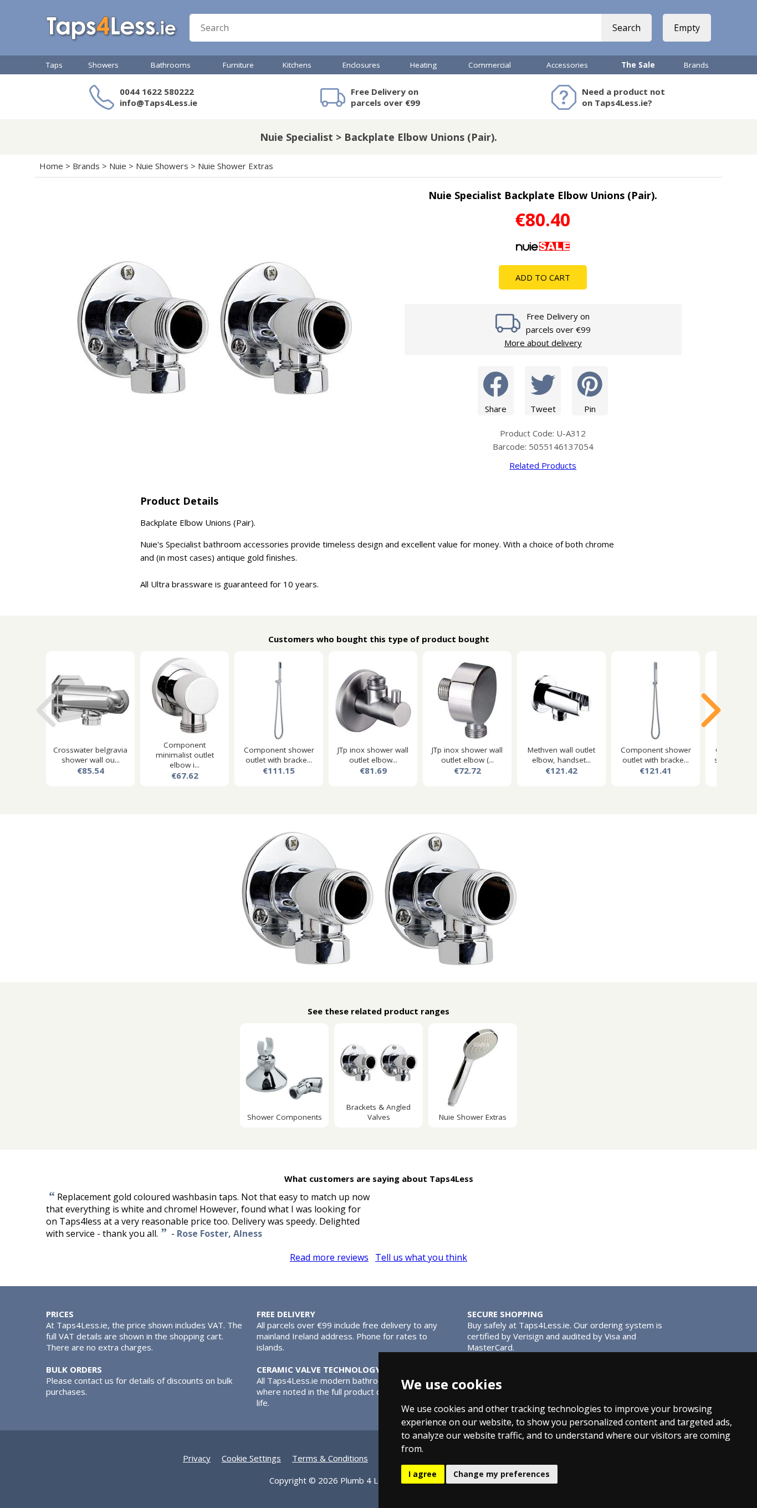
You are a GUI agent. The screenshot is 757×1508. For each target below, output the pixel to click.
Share (496, 408)
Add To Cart (542, 277)
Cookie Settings (251, 1458)
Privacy (197, 1458)
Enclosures (361, 65)
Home (51, 165)
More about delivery (543, 342)
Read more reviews (329, 1257)
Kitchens (297, 65)
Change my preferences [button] (501, 1474)
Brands (696, 65)
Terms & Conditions (330, 1458)
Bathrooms (171, 65)
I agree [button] (422, 1474)
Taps (54, 65)
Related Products (542, 465)
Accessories (567, 65)
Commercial (489, 65)
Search (626, 28)
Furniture (238, 65)
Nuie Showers (162, 165)
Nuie (117, 165)
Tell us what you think (421, 1257)
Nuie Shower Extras (235, 165)
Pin (590, 408)
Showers (103, 65)
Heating (423, 65)
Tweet (543, 408)
